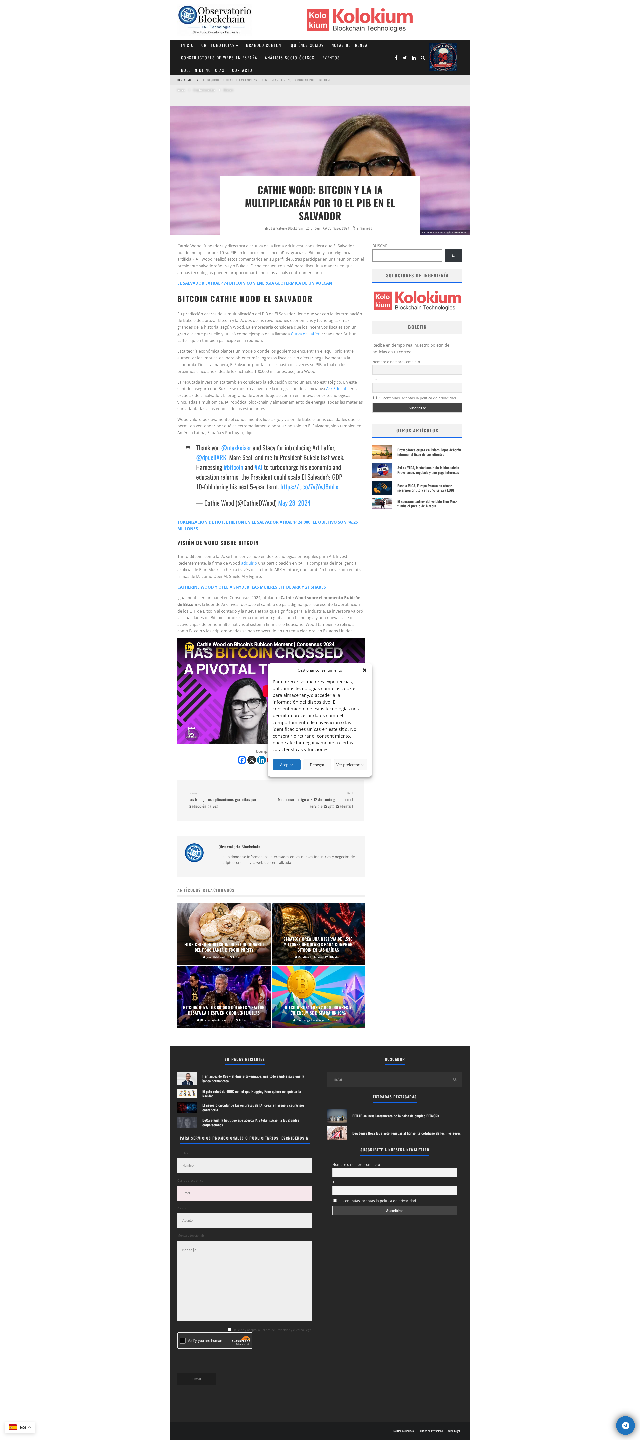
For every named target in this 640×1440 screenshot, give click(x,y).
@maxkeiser (236, 447)
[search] (455, 1079)
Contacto (242, 70)
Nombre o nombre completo (396, 361)
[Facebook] (242, 760)
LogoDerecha (443, 57)
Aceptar (286, 764)
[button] (364, 670)
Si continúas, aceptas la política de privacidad (417, 398)
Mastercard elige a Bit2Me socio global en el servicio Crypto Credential (315, 800)
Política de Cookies (403, 1430)
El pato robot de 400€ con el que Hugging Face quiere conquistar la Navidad (251, 1093)
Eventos (331, 58)
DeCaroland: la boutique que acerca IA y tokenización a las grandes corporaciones (267, 80)
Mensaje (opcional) (191, 1235)
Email (377, 379)
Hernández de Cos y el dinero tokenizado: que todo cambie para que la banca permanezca (253, 1078)
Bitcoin (316, 228)
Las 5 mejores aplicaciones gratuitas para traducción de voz (224, 800)
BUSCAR (380, 246)
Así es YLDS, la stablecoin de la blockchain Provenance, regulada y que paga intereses (428, 470)
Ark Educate (337, 388)
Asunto (182, 1208)
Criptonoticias (218, 45)
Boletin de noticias (203, 70)
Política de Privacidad (431, 1430)
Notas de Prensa (350, 45)
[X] (252, 760)
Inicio (187, 45)
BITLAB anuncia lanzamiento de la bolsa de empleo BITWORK (396, 1115)
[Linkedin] (261, 760)
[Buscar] (453, 255)
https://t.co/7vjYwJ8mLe (309, 486)
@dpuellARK (211, 457)
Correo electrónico (191, 1180)
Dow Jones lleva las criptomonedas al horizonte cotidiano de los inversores (406, 1133)
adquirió (249, 563)
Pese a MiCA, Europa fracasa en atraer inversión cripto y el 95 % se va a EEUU (426, 488)
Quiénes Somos (307, 45)
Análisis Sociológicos (290, 58)
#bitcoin (233, 467)
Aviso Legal (454, 1430)
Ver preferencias (350, 764)
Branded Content (265, 45)
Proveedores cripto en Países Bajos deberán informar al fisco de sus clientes (429, 452)
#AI (258, 467)
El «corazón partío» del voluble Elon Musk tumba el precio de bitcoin (428, 503)
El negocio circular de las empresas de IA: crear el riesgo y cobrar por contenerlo (253, 1107)
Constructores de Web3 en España (219, 58)
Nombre (183, 1153)
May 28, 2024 (294, 503)
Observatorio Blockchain (286, 228)
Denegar (317, 764)
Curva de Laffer (305, 334)
